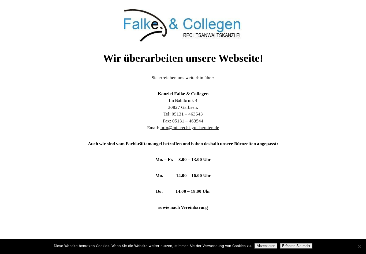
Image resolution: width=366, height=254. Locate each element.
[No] (359, 246)
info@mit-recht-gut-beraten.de (189, 127)
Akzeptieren (266, 246)
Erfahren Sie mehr (296, 246)
